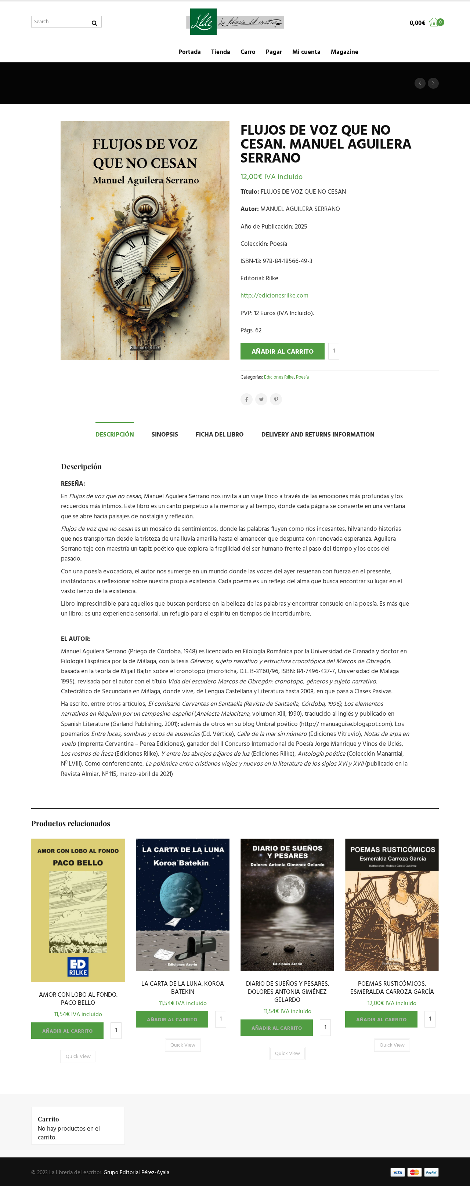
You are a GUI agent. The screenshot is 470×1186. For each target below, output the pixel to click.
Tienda (220, 52)
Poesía (302, 377)
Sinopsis (165, 435)
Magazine (344, 52)
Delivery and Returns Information (318, 435)
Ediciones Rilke (279, 377)
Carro (248, 52)
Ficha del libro (220, 435)
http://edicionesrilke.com (274, 296)
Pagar (274, 52)
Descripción (114, 435)
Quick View (78, 980)
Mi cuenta (306, 52)
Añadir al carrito (283, 352)
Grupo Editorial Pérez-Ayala (136, 1172)
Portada (189, 52)
